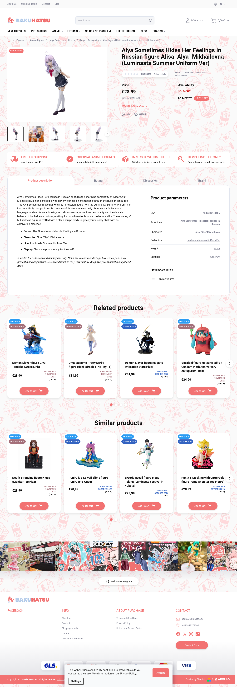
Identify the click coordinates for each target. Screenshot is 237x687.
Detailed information (133, 106)
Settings (76, 681)
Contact (46, 4)
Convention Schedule (72, 638)
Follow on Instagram (121, 581)
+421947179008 (190, 625)
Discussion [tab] (150, 180)
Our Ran (66, 633)
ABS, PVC (215, 256)
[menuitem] (17, 31)
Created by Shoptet (195, 679)
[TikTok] (197, 633)
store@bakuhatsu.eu (192, 619)
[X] (184, 633)
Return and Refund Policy (129, 628)
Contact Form (192, 645)
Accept (161, 672)
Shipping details (29, 4)
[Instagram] (191, 633)
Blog (57, 4)
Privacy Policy (128, 673)
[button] (111, 404)
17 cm (217, 248)
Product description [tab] (40, 180)
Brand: (181, 76)
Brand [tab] (202, 180)
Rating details (160, 74)
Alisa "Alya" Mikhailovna (207, 232)
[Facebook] (178, 633)
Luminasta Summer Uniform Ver (203, 240)
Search (150, 20)
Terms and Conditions (127, 618)
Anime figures (166, 279)
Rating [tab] (98, 180)
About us (11, 4)
